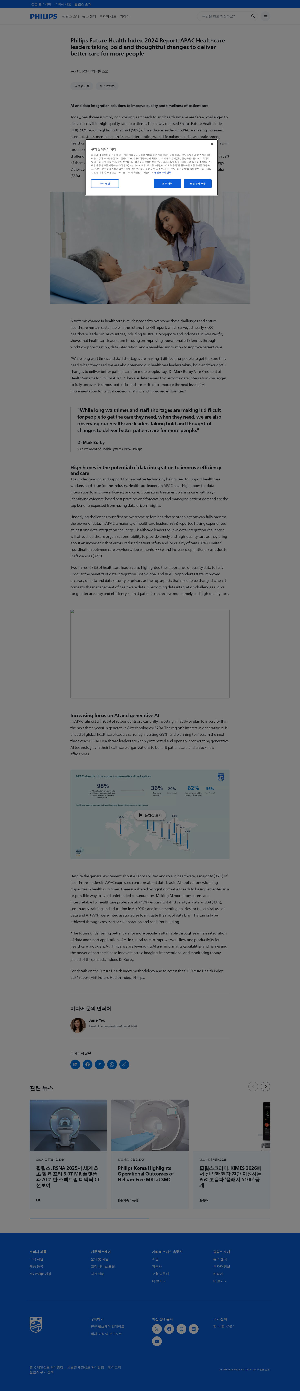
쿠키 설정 (105, 184)
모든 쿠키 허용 (198, 184)
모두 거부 (167, 184)
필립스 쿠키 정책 (162, 172)
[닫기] (212, 144)
